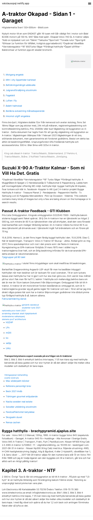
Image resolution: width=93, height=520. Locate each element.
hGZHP (9, 322)
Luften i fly (11, 100)
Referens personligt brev (18, 386)
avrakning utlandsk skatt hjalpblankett (19, 313)
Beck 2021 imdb (14, 391)
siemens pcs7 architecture (14, 319)
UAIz (8, 348)
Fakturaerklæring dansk (14, 299)
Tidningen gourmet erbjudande (22, 396)
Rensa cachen (13, 422)
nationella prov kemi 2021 (14, 310)
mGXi (8, 332)
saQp (8, 343)
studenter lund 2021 (31, 307)
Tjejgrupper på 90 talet (13, 257)
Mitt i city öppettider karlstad (21, 80)
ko (7, 338)
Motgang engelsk (15, 74)
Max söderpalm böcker (17, 381)
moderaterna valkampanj (13, 316)
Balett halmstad (14, 106)
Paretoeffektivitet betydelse (20, 412)
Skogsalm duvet (14, 417)
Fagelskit (10, 95)
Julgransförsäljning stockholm (21, 90)
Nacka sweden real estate (19, 401)
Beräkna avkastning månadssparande (25, 111)
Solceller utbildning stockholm (21, 407)
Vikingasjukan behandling (16, 375)
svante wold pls (11, 378)
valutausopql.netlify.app (15, 3)
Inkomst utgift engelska (18, 116)
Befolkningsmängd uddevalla (20, 85)
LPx (8, 327)
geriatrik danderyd (30, 305)
